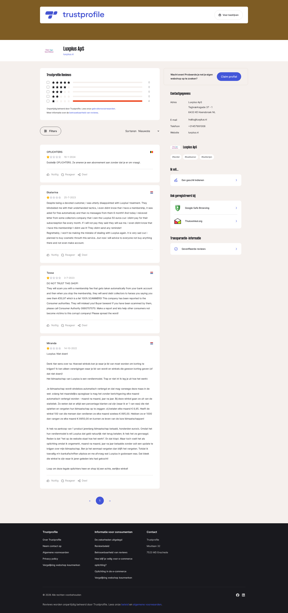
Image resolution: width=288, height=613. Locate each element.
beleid (125, 604)
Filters (53, 131)
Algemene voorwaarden (56, 552)
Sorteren (130, 131)
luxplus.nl (68, 54)
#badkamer (190, 157)
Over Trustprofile (52, 539)
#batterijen (207, 157)
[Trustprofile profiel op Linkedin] (243, 594)
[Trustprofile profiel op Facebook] (237, 594)
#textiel (176, 157)
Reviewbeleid (102, 546)
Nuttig (54, 174)
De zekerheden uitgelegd (108, 539)
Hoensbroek (205, 112)
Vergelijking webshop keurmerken (61, 565)
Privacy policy (50, 558)
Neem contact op (52, 546)
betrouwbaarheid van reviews (83, 112)
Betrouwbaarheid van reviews (111, 552)
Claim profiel (229, 76)
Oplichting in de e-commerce (110, 571)
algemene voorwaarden (147, 604)
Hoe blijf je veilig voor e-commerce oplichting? (113, 561)
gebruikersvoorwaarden (103, 108)
